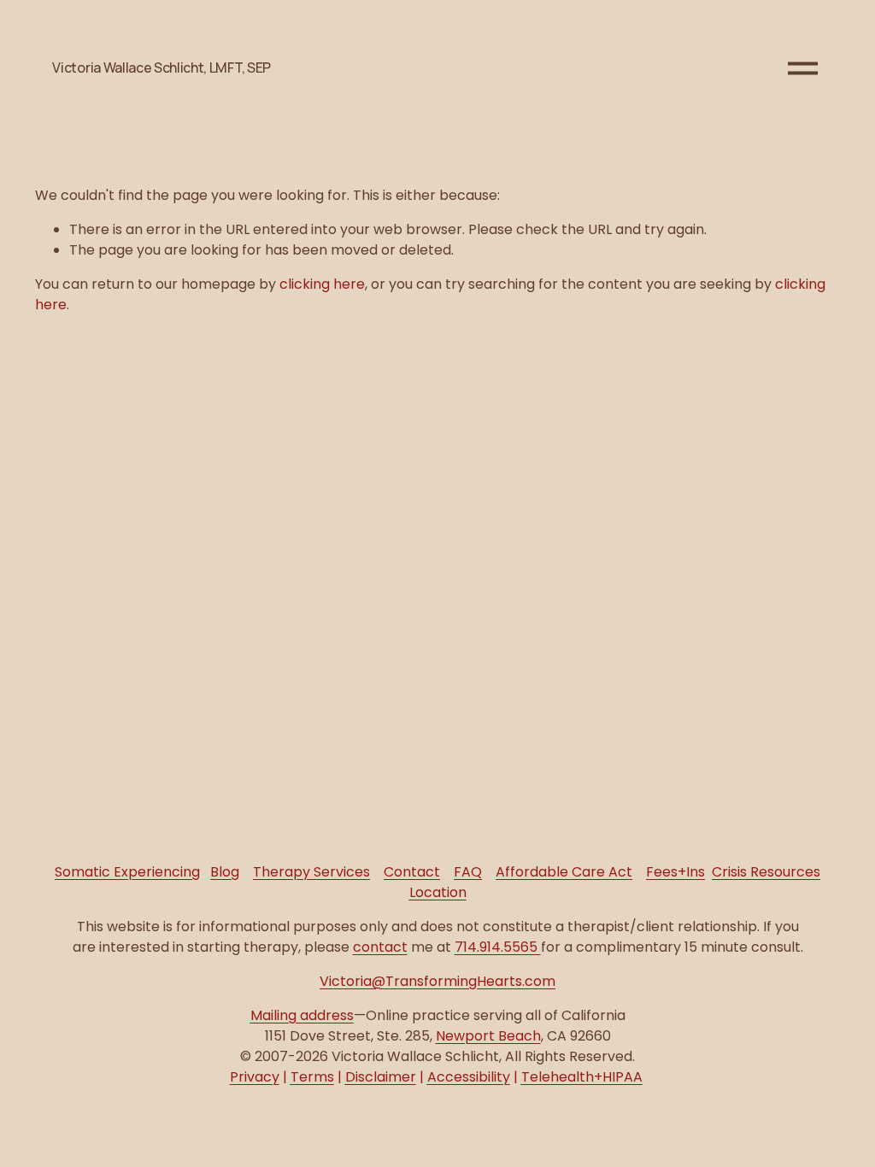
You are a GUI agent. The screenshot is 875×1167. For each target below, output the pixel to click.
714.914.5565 (498, 947)
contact (380, 947)
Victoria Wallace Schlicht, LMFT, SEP (161, 67)
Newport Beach (488, 1036)
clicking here (322, 284)
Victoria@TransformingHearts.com (437, 981)
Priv (254, 1077)
